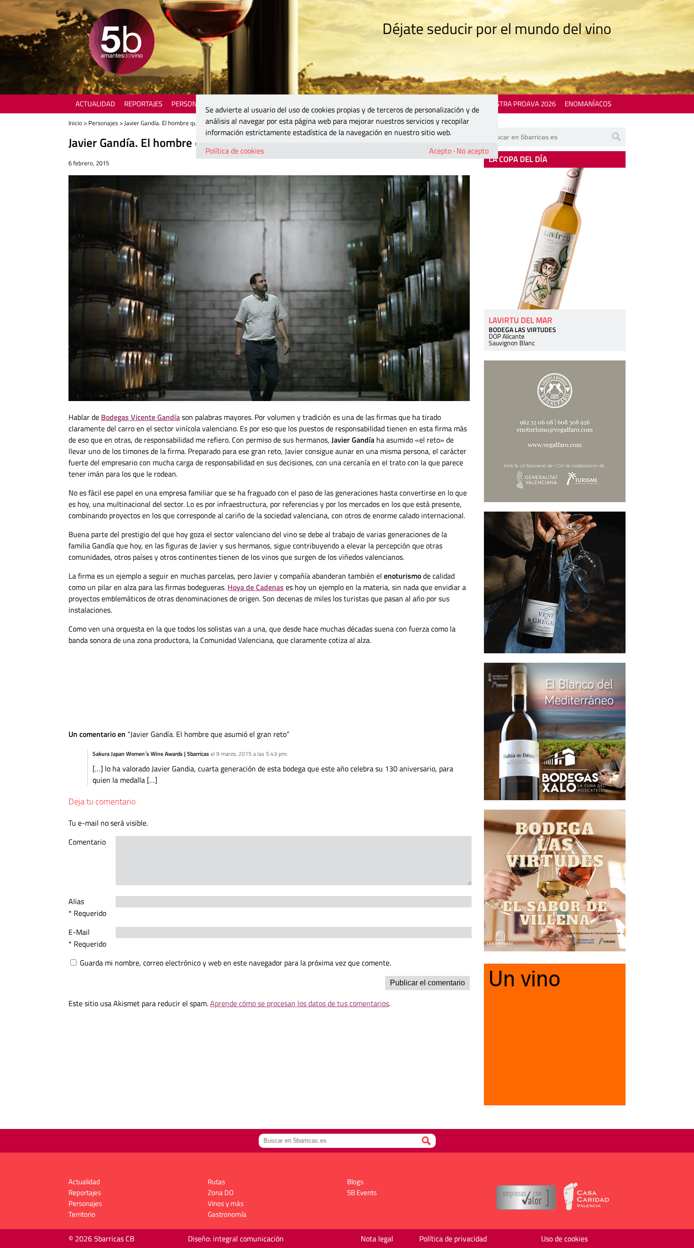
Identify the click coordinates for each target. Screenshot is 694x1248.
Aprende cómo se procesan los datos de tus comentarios (299, 1003)
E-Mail (79, 932)
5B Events (362, 1192)
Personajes (191, 103)
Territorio (81, 1214)
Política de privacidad (453, 1238)
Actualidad (95, 103)
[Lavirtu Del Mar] (555, 238)
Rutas (216, 1181)
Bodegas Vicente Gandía (140, 417)
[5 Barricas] (121, 42)
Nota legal (377, 1238)
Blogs (355, 1181)
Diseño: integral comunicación (236, 1238)
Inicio (75, 123)
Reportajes (143, 103)
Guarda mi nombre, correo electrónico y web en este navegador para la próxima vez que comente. (235, 962)
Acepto (440, 150)
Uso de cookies (564, 1238)
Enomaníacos (588, 103)
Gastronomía (227, 1214)
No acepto (473, 150)
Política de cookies (234, 150)
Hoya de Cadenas (256, 587)
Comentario (87, 841)
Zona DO (221, 1192)
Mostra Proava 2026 (520, 103)
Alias (76, 901)
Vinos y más (226, 1203)
